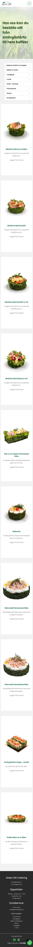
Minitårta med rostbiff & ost (16, 302)
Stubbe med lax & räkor (16, 837)
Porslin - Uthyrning (12, 84)
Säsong (9, 93)
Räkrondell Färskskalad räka (16, 608)
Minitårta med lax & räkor (16, 149)
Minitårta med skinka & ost (16, 378)
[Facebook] (14, 939)
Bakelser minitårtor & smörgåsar (17, 65)
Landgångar (10, 74)
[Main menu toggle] (29, 3)
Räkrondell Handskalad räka (16, 684)
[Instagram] (18, 939)
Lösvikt (9, 79)
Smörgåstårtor (11, 98)
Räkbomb (16, 531)
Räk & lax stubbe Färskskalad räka (16, 455)
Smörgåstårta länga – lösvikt (16, 762)
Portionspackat (11, 88)
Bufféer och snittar (12, 70)
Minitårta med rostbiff (16, 226)
